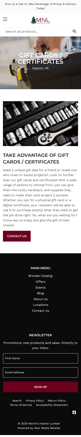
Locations (40, 305)
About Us (40, 299)
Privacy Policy (35, 400)
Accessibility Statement (52, 404)
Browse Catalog (40, 276)
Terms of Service (21, 404)
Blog (40, 293)
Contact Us (17, 236)
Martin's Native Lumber (44, 423)
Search (17, 400)
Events (41, 287)
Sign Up (40, 387)
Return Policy (57, 400)
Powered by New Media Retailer (39, 428)
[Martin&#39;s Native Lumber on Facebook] (74, 413)
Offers (40, 281)
